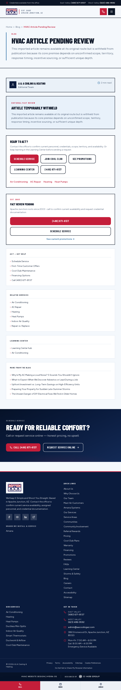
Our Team (69, 498)
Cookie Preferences (93, 663)
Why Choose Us (71, 493)
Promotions (70, 555)
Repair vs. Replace (19, 326)
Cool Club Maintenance (22, 270)
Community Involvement (76, 526)
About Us (68, 489)
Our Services (70, 512)
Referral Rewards (72, 531)
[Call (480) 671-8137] (103, 11)
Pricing (67, 536)
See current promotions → (60, 239)
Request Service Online (61, 447)
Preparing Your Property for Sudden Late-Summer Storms (40, 389)
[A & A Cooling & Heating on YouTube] (17, 517)
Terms (57, 663)
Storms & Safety (72, 573)
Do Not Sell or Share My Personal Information (73, 668)
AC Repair (35, 181)
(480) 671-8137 (53, 169)
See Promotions (82, 158)
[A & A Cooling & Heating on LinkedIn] (25, 517)
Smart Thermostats (16, 635)
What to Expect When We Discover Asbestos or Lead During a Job (44, 379)
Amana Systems (72, 507)
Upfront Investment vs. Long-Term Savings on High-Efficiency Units (45, 384)
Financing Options (20, 275)
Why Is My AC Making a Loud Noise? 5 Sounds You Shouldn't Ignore (44, 375)
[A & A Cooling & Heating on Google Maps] (34, 517)
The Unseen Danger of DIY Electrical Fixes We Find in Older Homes (43, 394)
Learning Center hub (21, 348)
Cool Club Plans (71, 540)
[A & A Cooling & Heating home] (11, 11)
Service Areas (70, 517)
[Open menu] (111, 11)
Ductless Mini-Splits (16, 626)
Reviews (68, 559)
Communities (70, 522)
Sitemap (68, 597)
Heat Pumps (61, 181)
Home (9, 27)
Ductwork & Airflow (16, 640)
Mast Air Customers (74, 503)
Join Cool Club (53, 158)
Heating (47, 181)
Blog (18, 27)
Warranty (68, 545)
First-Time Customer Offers (25, 266)
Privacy (49, 663)
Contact (68, 588)
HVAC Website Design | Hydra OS (39, 676)
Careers (67, 583)
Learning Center (24, 169)
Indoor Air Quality (19, 321)
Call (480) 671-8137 (21, 280)
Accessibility (70, 592)
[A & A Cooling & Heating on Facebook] (9, 517)
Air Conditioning (19, 181)
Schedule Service (24, 158)
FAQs (66, 564)
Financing (68, 550)
